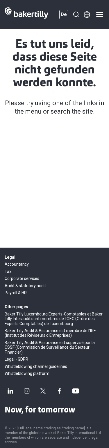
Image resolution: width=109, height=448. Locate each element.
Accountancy (17, 264)
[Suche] (76, 14)
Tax (8, 271)
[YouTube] (75, 391)
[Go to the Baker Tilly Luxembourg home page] (26, 14)
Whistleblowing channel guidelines (36, 366)
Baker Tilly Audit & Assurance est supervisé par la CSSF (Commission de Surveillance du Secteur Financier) (50, 347)
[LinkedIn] (10, 391)
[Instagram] (27, 391)
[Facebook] (59, 391)
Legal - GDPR (16, 359)
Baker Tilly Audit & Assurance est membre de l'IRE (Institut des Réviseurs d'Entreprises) (50, 333)
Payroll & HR (16, 292)
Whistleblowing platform (27, 373)
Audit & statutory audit (25, 285)
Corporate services (22, 278)
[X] (43, 391)
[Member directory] (86, 14)
